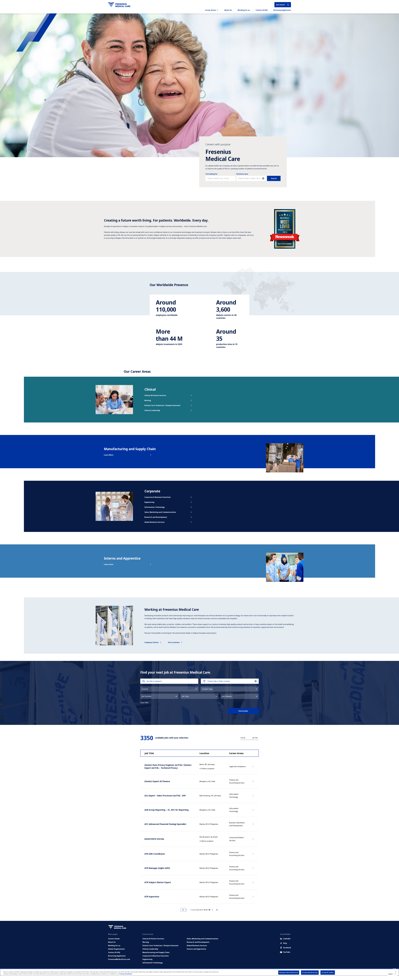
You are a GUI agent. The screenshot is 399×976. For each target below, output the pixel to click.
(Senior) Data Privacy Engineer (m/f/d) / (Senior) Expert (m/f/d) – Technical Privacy (167, 766)
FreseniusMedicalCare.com (119, 959)
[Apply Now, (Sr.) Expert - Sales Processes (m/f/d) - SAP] (253, 797)
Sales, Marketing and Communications (160, 512)
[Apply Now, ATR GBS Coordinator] (253, 855)
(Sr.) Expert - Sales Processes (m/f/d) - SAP (165, 795)
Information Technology (154, 507)
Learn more (108, 564)
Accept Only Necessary (310, 972)
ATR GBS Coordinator (154, 853)
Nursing (147, 400)
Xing (285, 943)
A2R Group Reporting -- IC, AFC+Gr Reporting (166, 809)
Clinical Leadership (152, 410)
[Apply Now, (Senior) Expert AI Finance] (253, 782)
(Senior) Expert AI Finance (157, 781)
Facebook (287, 947)
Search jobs (243, 711)
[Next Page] (213, 910)
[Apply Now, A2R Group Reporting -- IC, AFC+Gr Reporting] (253, 811)
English (390, 974)
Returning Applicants (282, 10)
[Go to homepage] (119, 4)
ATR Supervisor (151, 896)
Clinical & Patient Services (155, 395)
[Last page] (217, 910)
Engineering (149, 502)
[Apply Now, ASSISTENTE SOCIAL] (253, 840)
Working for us (244, 10)
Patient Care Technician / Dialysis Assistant (162, 405)
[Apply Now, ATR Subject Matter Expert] (253, 883)
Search (274, 178)
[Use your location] (263, 178)
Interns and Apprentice (196, 949)
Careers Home (114, 939)
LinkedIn (286, 939)
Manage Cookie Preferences (288, 972)
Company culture (151, 642)
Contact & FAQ (262, 10)
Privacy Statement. (125, 974)
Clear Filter (144, 702)
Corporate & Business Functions (157, 497)
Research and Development (155, 517)
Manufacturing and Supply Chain (155, 952)
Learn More (108, 455)
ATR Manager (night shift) (157, 868)
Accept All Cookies (328, 972)
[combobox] (249, 178)
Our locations (174, 642)
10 (209, 910)
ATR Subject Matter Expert (157, 882)
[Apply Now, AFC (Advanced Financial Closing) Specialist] (253, 825)
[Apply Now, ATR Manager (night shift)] (253, 869)
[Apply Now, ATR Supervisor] (253, 898)
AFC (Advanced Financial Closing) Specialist (165, 824)
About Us (228, 10)
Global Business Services (154, 522)
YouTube (286, 952)
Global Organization (116, 949)
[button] (169, 689)
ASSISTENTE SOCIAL (154, 839)
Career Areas (210, 10)
